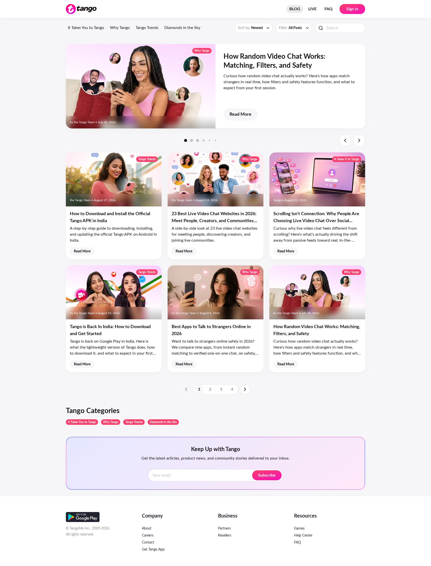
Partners (224, 528)
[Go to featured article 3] (198, 140)
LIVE (312, 9)
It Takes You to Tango (86, 28)
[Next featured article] (359, 140)
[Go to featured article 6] (215, 140)
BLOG (294, 9)
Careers (147, 535)
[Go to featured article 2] (192, 140)
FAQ (328, 9)
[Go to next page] (245, 389)
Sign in (352, 9)
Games (299, 528)
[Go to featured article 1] (186, 140)
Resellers (224, 535)
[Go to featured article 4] (204, 140)
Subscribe (267, 475)
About (146, 528)
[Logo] (81, 9)
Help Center (303, 535)
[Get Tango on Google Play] (83, 517)
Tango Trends (147, 28)
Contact (148, 542)
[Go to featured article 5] (210, 140)
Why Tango (120, 28)
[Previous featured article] (345, 140)
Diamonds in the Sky (182, 28)
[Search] (320, 27)
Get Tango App (153, 549)
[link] (186, 389)
